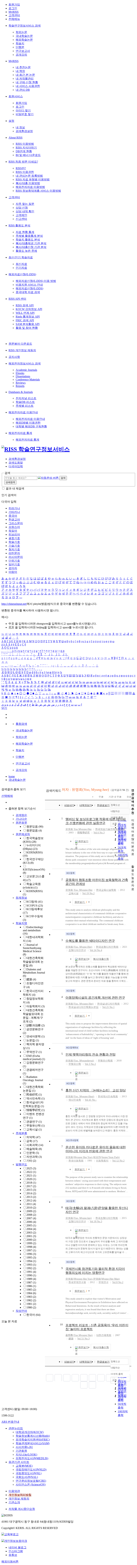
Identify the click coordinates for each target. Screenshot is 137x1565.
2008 (31, 1214)
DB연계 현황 (24, 151)
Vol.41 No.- (91, 1100)
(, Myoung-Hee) (79, 1003)
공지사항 (14, 356)
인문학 (32, 1152)
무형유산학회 (105, 1060)
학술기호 (14, 541)
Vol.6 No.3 (99, 832)
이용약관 (14, 1491)
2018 (31, 1182)
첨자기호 (14, 549)
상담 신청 (22, 207)
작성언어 (21, 1310)
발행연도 (21, 1164)
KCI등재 (34, 901)
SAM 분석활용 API (27, 324)
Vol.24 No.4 (96, 950)
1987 (31, 1282)
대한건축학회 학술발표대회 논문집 (33, 961)
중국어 (13, 515)
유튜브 (13, 1554)
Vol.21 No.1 (108, 1007)
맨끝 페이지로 (92, 1384)
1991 (31, 1271)
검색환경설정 (24, 131)
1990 (31, 1275)
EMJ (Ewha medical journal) (34, 1057)
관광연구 (34, 1121)
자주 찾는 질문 (25, 203)
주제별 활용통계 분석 (29, 235)
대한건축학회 (103, 1335)
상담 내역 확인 (25, 211)
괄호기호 (14, 538)
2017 (31, 1186)
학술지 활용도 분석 (28, 239)
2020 (31, 1179)
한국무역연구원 (77, 1282)
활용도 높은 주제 (26, 250)
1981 (31, 1303)
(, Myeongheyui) (79, 1060)
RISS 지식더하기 (26, 147)
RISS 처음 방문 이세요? (23, 161)
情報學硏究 (35, 1110)
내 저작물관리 (25, 78)
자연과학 (34, 1156)
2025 (31, 1168)
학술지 (20, 43)
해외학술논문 (24, 39)
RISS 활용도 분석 (19, 225)
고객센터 (14, 15)
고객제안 (21, 215)
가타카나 (14, 512)
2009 (31, 1211)
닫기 (4, 707)
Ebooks (20, 373)
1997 (31, 1250)
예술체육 (34, 1148)
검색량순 (21, 815)
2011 (31, 1204)
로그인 (13, 8)
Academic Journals (26, 369)
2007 (31, 1218)
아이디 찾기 (23, 110)
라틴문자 (14, 553)
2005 (31, 1225)
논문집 (32, 1040)
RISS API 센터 (17, 298)
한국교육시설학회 (106, 890)
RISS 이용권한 (25, 171)
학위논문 (21, 32)
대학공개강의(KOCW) (30, 1432)
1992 (31, 1268)
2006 (31, 1221)
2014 (31, 1193)
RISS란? (21, 168)
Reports (20, 385)
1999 (31, 1243)
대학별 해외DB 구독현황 (31, 426)
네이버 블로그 (17, 1547)
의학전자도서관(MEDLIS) (32, 1458)
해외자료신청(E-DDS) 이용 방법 (36, 280)
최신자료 (21, 263)
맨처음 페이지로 (49, 1377)
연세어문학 (35, 1036)
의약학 (33, 1137)
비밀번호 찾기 (25, 114)
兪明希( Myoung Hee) (79, 1335)
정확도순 (115, 805)
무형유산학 (35, 1125)
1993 (31, 1264)
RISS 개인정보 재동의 (22, 350)
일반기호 (14, 564)
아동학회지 (35, 1006)
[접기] (132, 860)
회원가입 (14, 4)
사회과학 (34, 1145)
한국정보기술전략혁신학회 (110, 829)
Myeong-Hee (83, 829)
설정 (11, 120)
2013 (31, 1196)
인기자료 (21, 267)
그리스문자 (16, 523)
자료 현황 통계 (25, 232)
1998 (31, 1246)
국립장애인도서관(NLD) (31, 1469)
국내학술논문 (24, 35)
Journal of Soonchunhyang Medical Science (32, 949)
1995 (31, 1257)
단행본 (20, 47)
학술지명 (21, 923)
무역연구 (34, 1051)
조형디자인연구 (77, 950)
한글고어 (14, 519)
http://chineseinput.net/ (14, 603)
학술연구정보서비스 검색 (25, 25)
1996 (31, 1253)
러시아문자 (16, 556)
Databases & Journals (21, 392)
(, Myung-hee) (78, 1218)
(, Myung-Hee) (78, 947)
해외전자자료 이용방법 (30, 186)
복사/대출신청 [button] (101, 959)
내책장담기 (85, 805)
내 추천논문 (23, 67)
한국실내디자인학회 (108, 1003)
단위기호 (14, 560)
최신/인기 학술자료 (21, 257)
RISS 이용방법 (25, 143)
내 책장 (20, 71)
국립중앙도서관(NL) (28, 1473)
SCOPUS (34, 905)
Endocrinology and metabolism (33, 930)
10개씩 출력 (117, 1374)
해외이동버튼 (10, 1561)
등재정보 (21, 897)
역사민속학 (35, 1098)
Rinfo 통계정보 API (28, 316)
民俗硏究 (34, 1094)
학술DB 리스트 (25, 402)
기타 (31, 1160)
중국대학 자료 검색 (28, 292)
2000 (31, 1239)
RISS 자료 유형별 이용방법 (33, 179)
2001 (31, 1236)
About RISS (15, 137)
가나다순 (21, 818)
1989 (31, 1278)
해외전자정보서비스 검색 (25, 363)
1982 (31, 1300)
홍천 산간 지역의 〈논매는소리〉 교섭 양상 (95, 1090)
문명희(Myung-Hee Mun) (106, 1279)
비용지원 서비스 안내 (29, 284)
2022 (31, 1171)
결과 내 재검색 (15, 488)
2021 (31, 1175)
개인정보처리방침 (20, 1494)
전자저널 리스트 (26, 398)
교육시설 (34, 1129)
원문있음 (34, 826)
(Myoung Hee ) (78, 1157)
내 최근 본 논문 (25, 74)
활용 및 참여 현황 (27, 327)
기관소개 (14, 1502)
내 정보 (20, 127)
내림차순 (115, 811)
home (12, 776)
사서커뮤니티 (24, 1447)
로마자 (13, 568)
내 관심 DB (23, 89)
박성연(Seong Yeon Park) (106, 1157)
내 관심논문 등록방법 (29, 175)
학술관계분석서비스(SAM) (32, 1443)
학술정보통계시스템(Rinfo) (33, 1435)
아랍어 (13, 571)
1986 (31, 1286)
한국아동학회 (75, 1160)
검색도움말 (16, 462)
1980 (31, 1307)
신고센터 (21, 218)
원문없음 (34, 830)
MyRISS (14, 11)
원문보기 (83, 841)
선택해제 (7, 795)
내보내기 (69, 805)
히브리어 (14, 534)
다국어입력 (16, 466)
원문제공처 (23, 834)
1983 (31, 1296)
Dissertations (23, 376)
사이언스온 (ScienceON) (30, 1484)
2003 (31, 1232)
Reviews (21, 382)
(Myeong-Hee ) (78, 1279)
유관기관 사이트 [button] (19, 1462)
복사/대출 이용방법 (28, 183)
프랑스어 (14, 527)
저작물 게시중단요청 (22, 1508)
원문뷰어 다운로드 (20, 343)
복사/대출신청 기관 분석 (31, 247)
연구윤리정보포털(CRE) (31, 1480)
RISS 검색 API (25, 305)
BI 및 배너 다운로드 (28, 155)
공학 (31, 1141)
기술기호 (14, 545)
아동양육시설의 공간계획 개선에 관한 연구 (95, 997)
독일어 (13, 530)
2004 (31, 1228)
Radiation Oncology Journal (33, 1080)
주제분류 (21, 1133)
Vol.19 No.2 (88, 893)
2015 (31, 1189)
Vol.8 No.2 (117, 1282)
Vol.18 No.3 (96, 1221)
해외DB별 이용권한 (28, 422)
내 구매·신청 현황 (27, 82)
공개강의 (21, 54)
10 (61, 1324)
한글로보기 (103, 805)
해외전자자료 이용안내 (23, 412)
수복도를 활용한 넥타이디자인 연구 (90, 941)
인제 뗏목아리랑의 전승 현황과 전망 (90, 1054)
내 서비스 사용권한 (28, 86)
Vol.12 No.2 (118, 1160)
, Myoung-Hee (83, 890)
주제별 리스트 (25, 405)
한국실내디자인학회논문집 (83, 1007)
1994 (31, 1261)
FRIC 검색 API (25, 320)
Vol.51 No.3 (83, 1338)
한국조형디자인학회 (107, 947)
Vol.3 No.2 (90, 1064)
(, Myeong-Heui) (79, 1096)
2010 (31, 1207)
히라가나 (14, 508)
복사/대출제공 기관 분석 (31, 243)
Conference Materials (28, 379)
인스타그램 (16, 1551)
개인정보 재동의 (19, 1498)
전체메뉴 (14, 19)
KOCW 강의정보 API (29, 309)
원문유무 (21, 822)
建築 (31, 979)
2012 (31, 1200)
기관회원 (21, 1450)
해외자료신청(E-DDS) (22, 274)
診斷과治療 (35, 1025)
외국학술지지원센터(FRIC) (33, 1439)
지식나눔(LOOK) (26, 1454)
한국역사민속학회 (108, 1096)
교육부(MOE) (24, 1465)
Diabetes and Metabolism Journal (34, 972)
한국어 (33, 1314)
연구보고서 (23, 50)
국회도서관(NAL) (27, 1477)
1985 (31, 1289)
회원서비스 (16, 96)
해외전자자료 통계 (20, 433)
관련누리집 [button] (16, 1428)
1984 (31, 1293)
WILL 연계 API (25, 312)
